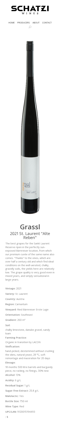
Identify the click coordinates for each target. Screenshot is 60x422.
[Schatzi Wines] (30, 9)
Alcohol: (10, 375)
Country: (10, 299)
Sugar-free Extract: (17, 390)
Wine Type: (12, 406)
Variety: (10, 293)
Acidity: (9, 380)
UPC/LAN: (11, 411)
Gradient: (11, 319)
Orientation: (12, 314)
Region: (9, 304)
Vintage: (10, 288)
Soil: (7, 325)
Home (11, 22)
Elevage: (10, 362)
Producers (23, 22)
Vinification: (12, 346)
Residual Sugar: (14, 385)
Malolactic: (12, 396)
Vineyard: (10, 309)
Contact (47, 22)
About (36, 22)
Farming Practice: (16, 337)
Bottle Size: (12, 401)
